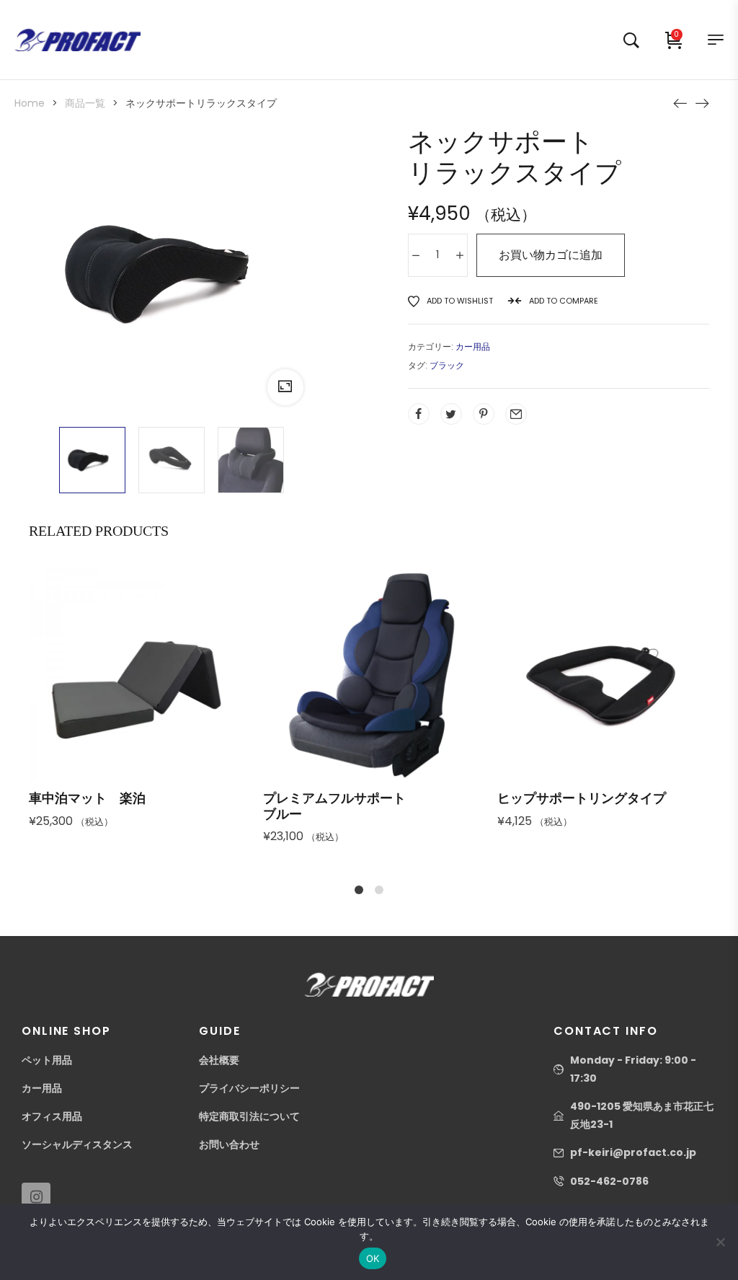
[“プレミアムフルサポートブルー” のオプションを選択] (311, 709)
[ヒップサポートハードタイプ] (680, 102)
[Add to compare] (155, 709)
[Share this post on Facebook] (419, 414)
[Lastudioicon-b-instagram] (36, 1197)
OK (373, 1258)
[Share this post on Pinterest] (483, 414)
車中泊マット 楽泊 (87, 798)
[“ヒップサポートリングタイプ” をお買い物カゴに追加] (545, 709)
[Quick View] (116, 709)
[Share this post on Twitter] (451, 414)
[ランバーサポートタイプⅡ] (702, 102)
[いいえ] (720, 1242)
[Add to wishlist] (194, 709)
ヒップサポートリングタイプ (581, 798)
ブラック (447, 365)
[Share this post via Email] (516, 414)
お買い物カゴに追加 (551, 255)
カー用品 (472, 346)
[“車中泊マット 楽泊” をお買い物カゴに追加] (77, 709)
